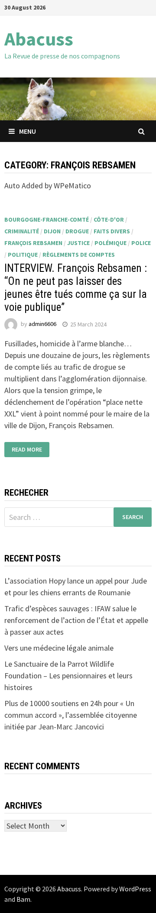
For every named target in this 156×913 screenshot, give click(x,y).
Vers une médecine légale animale (59, 648)
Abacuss (38, 39)
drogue (77, 231)
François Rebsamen (33, 243)
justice (78, 243)
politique (23, 254)
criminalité (21, 231)
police (141, 243)
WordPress (135, 888)
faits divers (112, 231)
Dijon (52, 231)
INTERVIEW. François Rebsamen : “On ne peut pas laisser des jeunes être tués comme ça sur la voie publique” (75, 287)
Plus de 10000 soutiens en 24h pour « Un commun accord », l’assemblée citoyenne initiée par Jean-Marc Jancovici (70, 715)
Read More (27, 449)
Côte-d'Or (109, 219)
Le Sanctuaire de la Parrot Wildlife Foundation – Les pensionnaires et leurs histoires (68, 675)
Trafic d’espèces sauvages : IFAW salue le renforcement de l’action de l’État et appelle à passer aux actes (76, 620)
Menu (27, 131)
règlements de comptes (78, 254)
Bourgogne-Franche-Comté (46, 219)
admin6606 (42, 324)
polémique (110, 243)
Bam (23, 899)
